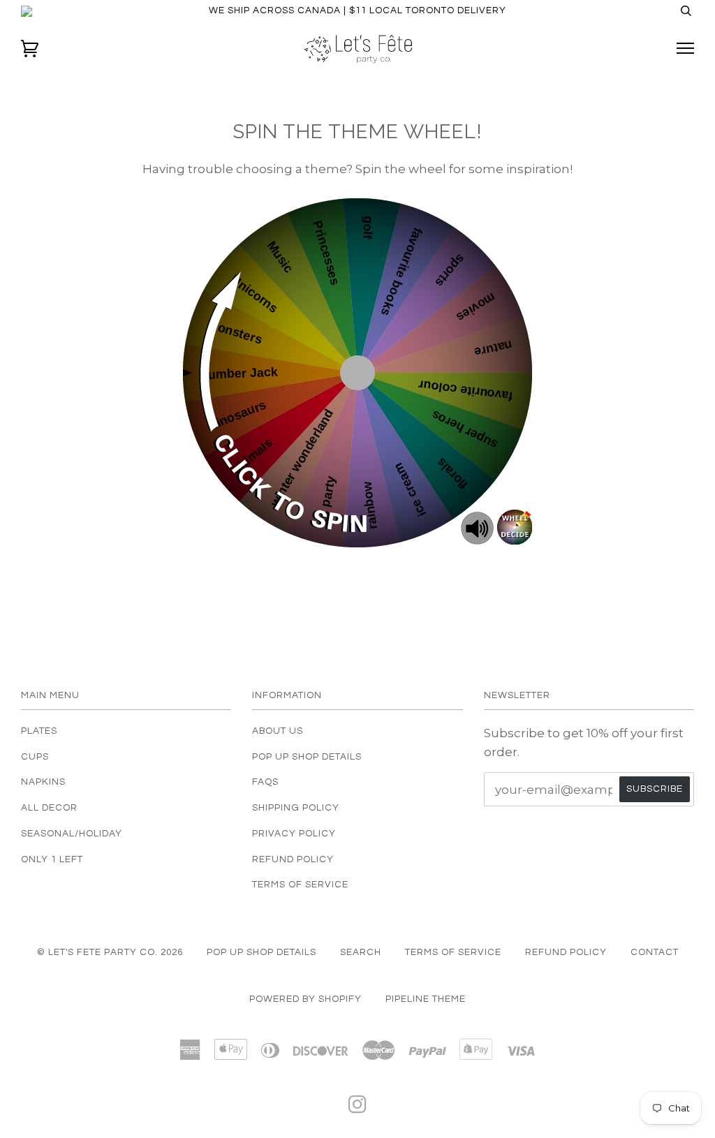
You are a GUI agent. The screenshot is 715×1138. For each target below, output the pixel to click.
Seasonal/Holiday (71, 833)
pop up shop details (261, 952)
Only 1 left (52, 859)
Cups (35, 757)
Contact (655, 952)
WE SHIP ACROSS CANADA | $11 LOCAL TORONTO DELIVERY (357, 10)
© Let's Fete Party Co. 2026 (110, 952)
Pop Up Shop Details (307, 757)
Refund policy (566, 952)
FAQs (265, 782)
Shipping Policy (295, 808)
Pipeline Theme (425, 999)
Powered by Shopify (305, 999)
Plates (39, 731)
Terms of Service (300, 884)
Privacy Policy (294, 833)
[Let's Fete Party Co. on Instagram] (357, 1109)
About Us (277, 731)
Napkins (43, 782)
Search (360, 952)
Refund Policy (293, 859)
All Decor (49, 808)
